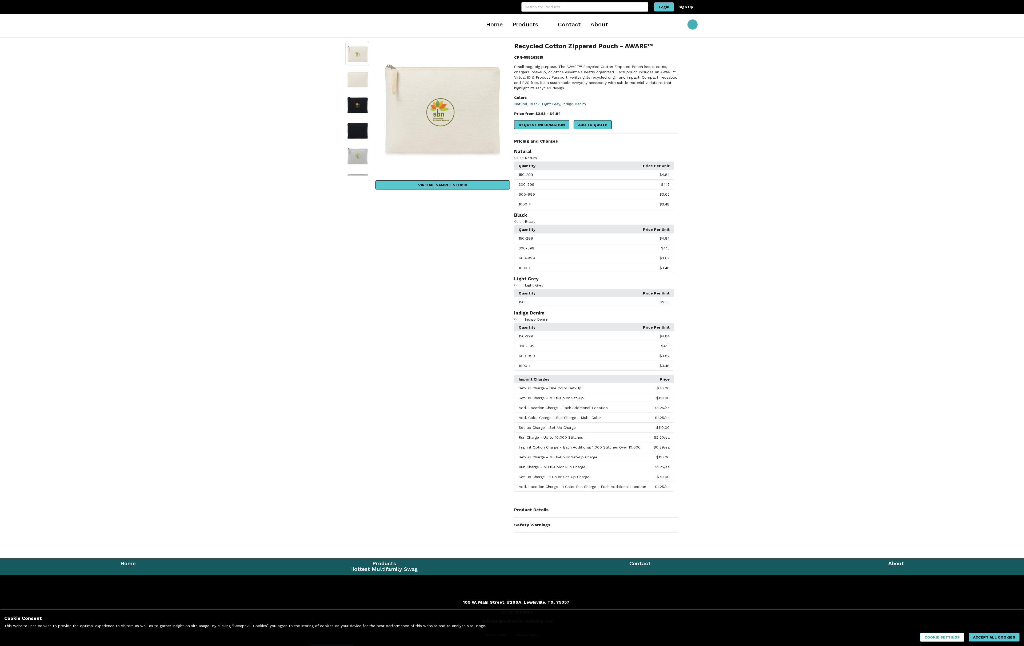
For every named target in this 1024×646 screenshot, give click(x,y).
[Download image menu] (503, 48)
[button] (596, 141)
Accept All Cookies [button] (994, 637)
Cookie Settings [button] (942, 637)
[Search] (643, 6)
